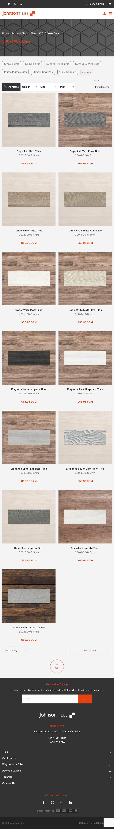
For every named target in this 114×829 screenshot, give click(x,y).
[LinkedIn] (21, 4)
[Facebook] (3, 4)
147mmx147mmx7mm (43, 71)
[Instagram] (9, 4)
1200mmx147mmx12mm (57, 63)
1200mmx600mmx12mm (87, 63)
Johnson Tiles (17, 823)
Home (5, 33)
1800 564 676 (57, 742)
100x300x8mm (32, 63)
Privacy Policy (89, 823)
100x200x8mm (11, 63)
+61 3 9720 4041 (57, 738)
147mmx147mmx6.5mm (15, 71)
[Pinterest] (15, 4)
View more (86, 72)
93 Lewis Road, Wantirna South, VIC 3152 (57, 731)
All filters (13, 87)
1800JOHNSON (97, 4)
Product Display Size (24, 33)
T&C (78, 823)
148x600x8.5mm (67, 71)
